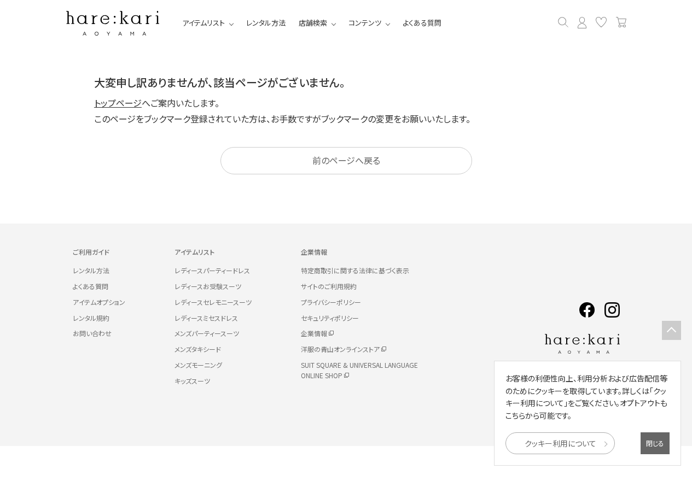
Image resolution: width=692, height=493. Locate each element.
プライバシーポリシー (331, 302)
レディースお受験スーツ (208, 286)
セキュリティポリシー (330, 317)
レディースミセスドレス (206, 317)
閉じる (655, 443)
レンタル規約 (91, 317)
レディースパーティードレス (212, 270)
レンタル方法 (266, 22)
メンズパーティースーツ (207, 333)
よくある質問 (422, 22)
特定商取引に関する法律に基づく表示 (355, 270)
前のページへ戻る (346, 160)
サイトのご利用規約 (329, 286)
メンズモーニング (198, 364)
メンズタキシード (198, 349)
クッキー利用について (560, 443)
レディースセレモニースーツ (213, 302)
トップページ (118, 102)
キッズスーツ (192, 380)
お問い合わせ (92, 333)
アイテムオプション (99, 302)
